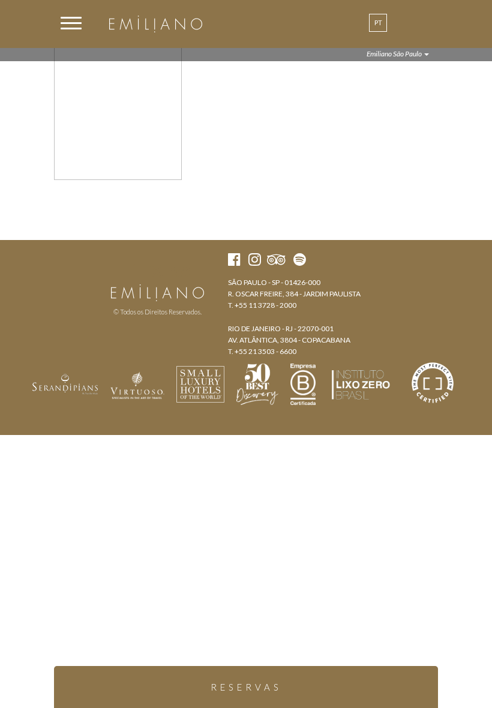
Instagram (156, 271)
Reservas (246, 687)
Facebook (134, 271)
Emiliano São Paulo (395, 53)
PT (378, 22)
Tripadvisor (180, 271)
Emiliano (155, 24)
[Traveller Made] (65, 382)
